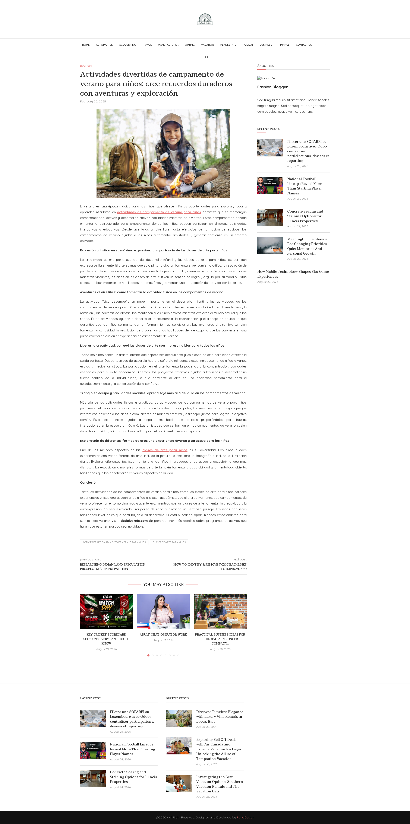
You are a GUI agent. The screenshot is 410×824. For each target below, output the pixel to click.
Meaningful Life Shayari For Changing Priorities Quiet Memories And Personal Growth (307, 246)
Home (86, 44)
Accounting (127, 44)
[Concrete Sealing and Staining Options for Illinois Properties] (270, 217)
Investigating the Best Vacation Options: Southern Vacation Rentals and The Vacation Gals (219, 784)
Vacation (207, 44)
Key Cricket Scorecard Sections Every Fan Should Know (106, 639)
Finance (284, 44)
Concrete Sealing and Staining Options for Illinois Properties (305, 216)
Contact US (304, 44)
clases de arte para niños (169, 542)
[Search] (207, 57)
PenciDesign (245, 817)
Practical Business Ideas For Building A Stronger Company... (220, 639)
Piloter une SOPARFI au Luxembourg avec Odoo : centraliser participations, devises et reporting (308, 151)
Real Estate (228, 44)
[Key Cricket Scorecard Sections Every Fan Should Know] (106, 611)
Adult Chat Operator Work (163, 634)
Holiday (248, 44)
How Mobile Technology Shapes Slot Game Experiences (293, 274)
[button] (85, 625)
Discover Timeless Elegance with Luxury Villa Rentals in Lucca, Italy (219, 717)
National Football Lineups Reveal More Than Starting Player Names (304, 186)
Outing (190, 44)
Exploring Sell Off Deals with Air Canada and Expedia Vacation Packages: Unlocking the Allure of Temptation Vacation (219, 749)
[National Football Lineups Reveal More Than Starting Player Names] (270, 185)
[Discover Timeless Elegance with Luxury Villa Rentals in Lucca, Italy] (179, 718)
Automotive (104, 44)
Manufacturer (168, 44)
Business (266, 44)
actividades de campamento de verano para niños (114, 542)
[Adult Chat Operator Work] (163, 611)
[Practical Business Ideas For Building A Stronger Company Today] (220, 611)
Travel (147, 44)
